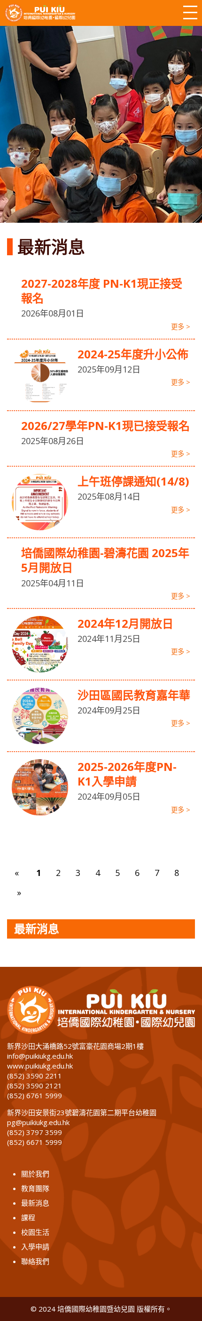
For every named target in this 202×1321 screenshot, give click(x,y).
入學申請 (35, 1246)
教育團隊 (35, 1188)
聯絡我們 (35, 1261)
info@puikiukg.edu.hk (40, 1056)
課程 (28, 1217)
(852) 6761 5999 (34, 1095)
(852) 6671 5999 (34, 1142)
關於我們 (35, 1173)
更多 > (180, 326)
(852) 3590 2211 (34, 1075)
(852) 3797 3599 (34, 1132)
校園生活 (35, 1232)
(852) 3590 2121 (34, 1085)
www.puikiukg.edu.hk (40, 1065)
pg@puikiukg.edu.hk (38, 1122)
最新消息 (35, 1203)
